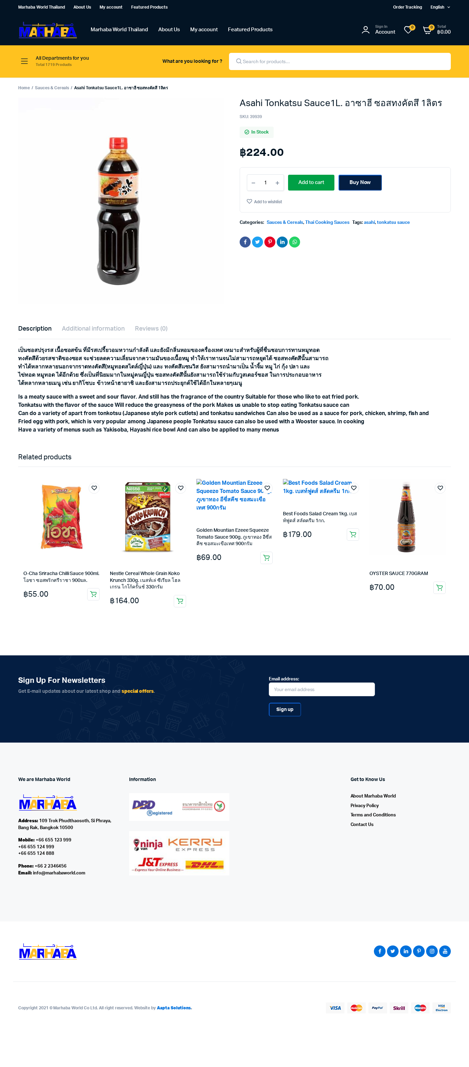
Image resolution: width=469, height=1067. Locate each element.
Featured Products (149, 7)
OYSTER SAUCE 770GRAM (398, 573)
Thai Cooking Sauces (327, 222)
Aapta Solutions (174, 1008)
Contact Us (362, 825)
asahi (369, 222)
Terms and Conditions (373, 815)
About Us (82, 7)
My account (111, 7)
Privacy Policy (365, 806)
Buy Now (360, 182)
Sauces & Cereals (52, 88)
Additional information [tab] (93, 329)
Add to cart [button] (93, 594)
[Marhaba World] (47, 30)
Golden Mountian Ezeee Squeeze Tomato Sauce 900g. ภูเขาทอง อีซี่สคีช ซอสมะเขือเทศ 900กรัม (234, 537)
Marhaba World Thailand (41, 7)
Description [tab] (35, 329)
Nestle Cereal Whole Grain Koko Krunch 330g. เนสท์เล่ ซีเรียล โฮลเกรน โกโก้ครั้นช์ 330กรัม (145, 580)
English (437, 7)
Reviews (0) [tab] (151, 329)
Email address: (284, 679)
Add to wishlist (268, 202)
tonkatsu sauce (393, 222)
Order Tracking (407, 7)
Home (24, 88)
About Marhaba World (373, 796)
